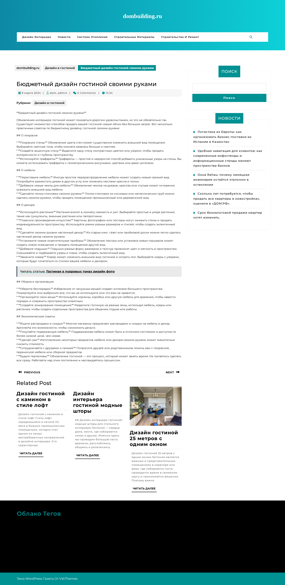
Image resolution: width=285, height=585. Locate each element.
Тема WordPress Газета (35, 579)
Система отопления (92, 36)
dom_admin (58, 92)
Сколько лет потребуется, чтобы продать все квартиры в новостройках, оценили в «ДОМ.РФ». (226, 198)
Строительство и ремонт (180, 36)
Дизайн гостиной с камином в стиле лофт (40, 399)
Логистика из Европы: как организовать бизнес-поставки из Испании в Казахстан (222, 137)
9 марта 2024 (31, 92)
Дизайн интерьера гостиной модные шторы (98, 402)
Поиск (229, 71)
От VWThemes (66, 579)
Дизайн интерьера (36, 36)
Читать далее (31, 454)
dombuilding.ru (142, 16)
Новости (64, 36)
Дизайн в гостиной (60, 68)
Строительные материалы (134, 36)
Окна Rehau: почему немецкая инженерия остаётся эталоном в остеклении (221, 179)
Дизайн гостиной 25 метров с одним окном (154, 438)
